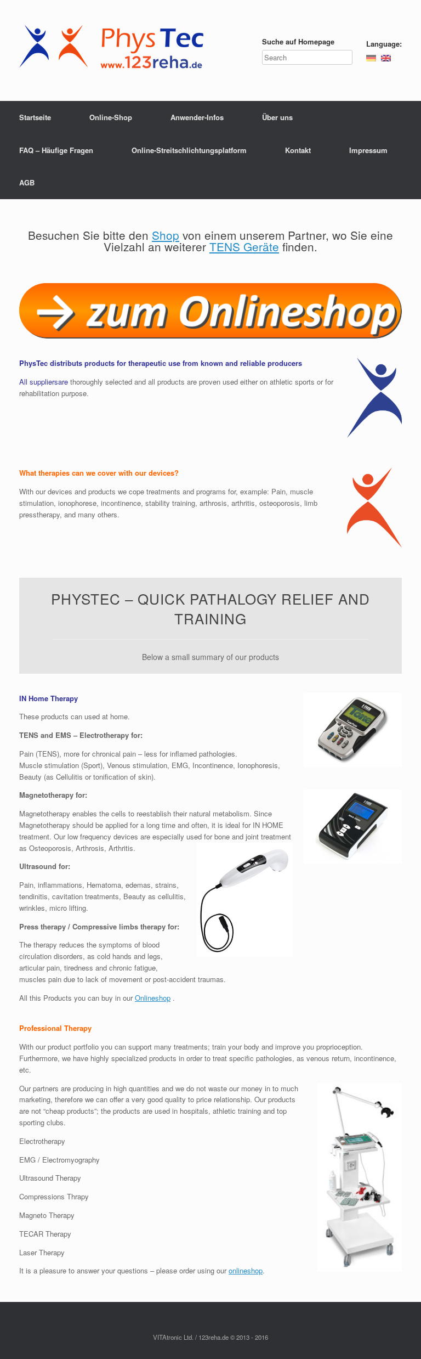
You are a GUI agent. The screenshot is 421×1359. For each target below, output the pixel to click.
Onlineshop (152, 998)
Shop (165, 235)
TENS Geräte (244, 246)
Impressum (368, 150)
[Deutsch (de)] (371, 57)
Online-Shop (110, 117)
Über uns (277, 117)
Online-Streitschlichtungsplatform (189, 150)
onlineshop (246, 1270)
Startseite (35, 117)
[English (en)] (386, 57)
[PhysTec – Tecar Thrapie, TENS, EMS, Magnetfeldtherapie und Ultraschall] (114, 50)
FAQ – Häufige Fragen (56, 150)
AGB (27, 182)
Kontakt (298, 150)
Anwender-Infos (197, 117)
